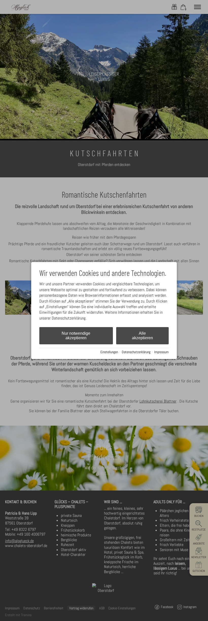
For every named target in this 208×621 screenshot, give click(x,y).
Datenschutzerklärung (136, 352)
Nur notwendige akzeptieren (76, 335)
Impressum (161, 352)
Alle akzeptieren (142, 335)
